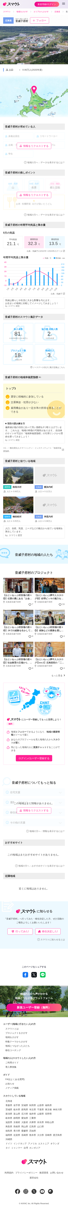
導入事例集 (10, 1067)
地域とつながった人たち (17, 1046)
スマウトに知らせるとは (52, 939)
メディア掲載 (12, 1088)
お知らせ (9, 1083)
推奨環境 (43, 1172)
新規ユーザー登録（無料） (34, 1007)
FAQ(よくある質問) (15, 1079)
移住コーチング (13, 1050)
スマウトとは (12, 1028)
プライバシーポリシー (26, 1172)
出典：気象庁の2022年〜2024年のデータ (44, 251)
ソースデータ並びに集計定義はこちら (49, 367)
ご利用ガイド (12, 1062)
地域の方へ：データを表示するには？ (46, 162)
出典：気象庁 (56, 294)
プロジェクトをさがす (16, 1033)
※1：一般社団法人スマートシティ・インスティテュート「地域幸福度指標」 (32, 449)
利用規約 (9, 1172)
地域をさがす (12, 1037)
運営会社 (34, 1177)
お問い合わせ (56, 1172)
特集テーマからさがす (16, 1041)
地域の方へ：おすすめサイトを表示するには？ (41, 866)
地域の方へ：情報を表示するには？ (47, 831)
